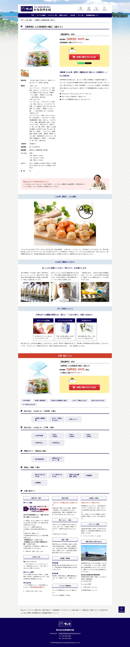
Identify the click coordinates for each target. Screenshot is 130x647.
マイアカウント (80, 10)
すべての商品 (41, 15)
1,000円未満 (26, 400)
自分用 (73, 15)
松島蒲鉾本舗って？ (92, 15)
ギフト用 (80, 15)
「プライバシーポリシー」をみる (91, 536)
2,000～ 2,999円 (71, 435)
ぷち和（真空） (29, 20)
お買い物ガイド (47, 610)
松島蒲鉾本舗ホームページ (89, 590)
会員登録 (89, 10)
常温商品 (89, 475)
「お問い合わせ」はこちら (89, 587)
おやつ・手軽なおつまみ (79, 400)
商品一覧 (38, 610)
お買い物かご (96, 10)
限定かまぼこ (63, 15)
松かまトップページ (27, 610)
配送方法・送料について (91, 610)
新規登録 (56, 610)
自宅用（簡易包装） (40, 400)
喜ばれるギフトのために (60, 534)
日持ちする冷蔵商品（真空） (59, 400)
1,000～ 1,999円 (54, 435)
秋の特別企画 (39, 459)
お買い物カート (77, 610)
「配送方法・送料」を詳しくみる (34, 551)
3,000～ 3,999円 (88, 435)
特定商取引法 (36, 613)
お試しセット (73, 419)
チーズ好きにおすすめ (29, 404)
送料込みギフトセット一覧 (57, 459)
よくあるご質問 (86, 584)
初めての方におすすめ (98, 400)
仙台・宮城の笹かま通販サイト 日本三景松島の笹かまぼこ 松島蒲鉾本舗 (36, 8)
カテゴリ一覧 (52, 15)
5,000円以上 (56, 443)
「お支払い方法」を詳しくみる (33, 591)
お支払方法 (103, 610)
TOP (32, 15)
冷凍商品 (38, 482)
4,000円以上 (39, 443)
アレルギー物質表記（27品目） (62, 595)
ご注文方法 (104, 10)
